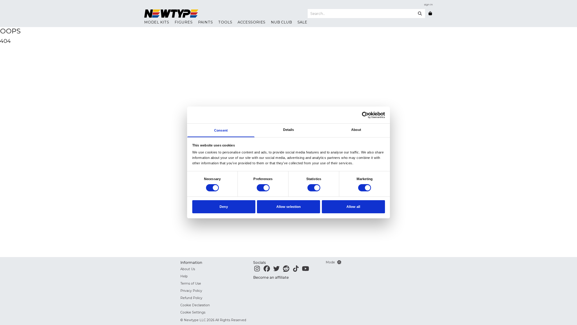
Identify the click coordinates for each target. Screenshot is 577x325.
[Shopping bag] (430, 13)
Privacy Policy (191, 291)
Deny (224, 207)
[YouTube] (305, 270)
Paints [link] (205, 22)
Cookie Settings (192, 312)
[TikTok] (296, 270)
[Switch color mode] (339, 262)
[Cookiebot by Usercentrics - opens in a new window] (365, 114)
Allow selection (288, 207)
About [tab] (356, 130)
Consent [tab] (221, 130)
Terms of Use (190, 283)
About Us (187, 269)
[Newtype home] (171, 13)
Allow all (353, 207)
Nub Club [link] (281, 22)
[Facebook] (267, 270)
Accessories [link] (252, 22)
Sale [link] (302, 22)
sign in (428, 4)
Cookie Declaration (195, 305)
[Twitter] (276, 270)
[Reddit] (286, 270)
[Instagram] (257, 270)
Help (184, 276)
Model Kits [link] (156, 22)
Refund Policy (191, 298)
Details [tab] (288, 130)
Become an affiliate (271, 277)
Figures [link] (184, 22)
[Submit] (420, 13)
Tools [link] (225, 22)
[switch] (263, 187)
